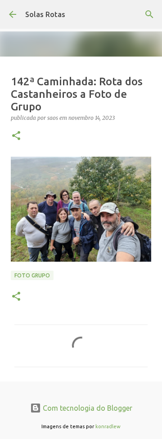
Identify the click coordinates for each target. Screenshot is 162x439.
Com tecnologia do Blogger (86, 408)
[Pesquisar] (149, 14)
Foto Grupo (32, 275)
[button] (16, 136)
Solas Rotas (45, 14)
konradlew (108, 426)
